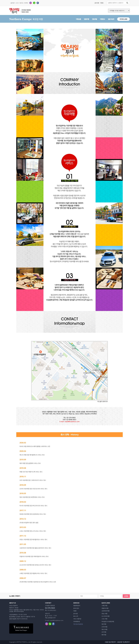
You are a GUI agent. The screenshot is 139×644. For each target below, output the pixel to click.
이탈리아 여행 (105, 608)
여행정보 (102, 19)
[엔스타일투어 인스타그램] (30, 3)
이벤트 (101, 3)
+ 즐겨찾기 (12, 3)
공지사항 (97, 3)
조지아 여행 (104, 627)
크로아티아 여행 (105, 611)
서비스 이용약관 (77, 619)
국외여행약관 (76, 621)
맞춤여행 (86, 19)
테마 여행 (104, 635)
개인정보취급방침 (78, 624)
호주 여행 (104, 632)
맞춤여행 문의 (76, 605)
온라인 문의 (76, 608)
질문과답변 (111, 19)
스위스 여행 (104, 619)
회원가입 (21, 3)
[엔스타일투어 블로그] (34, 3)
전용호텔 (94, 19)
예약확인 (26, 3)
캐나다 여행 (104, 629)
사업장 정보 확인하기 (110, 642)
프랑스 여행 (104, 613)
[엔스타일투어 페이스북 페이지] (38, 3)
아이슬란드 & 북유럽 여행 (108, 621)
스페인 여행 (104, 605)
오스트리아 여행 (105, 616)
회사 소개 (75, 616)
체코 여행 (104, 624)
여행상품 (78, 19)
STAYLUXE (123, 19)
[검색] (127, 3)
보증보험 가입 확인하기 (123, 642)
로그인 (17, 3)
